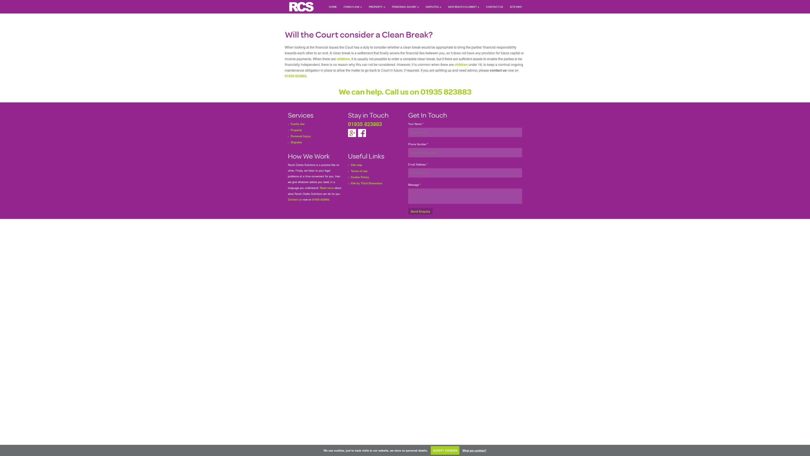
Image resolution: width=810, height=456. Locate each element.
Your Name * (416, 124)
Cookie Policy (360, 177)
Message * (414, 185)
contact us (498, 70)
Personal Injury (404, 6)
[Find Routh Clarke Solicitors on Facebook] (362, 132)
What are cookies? (474, 450)
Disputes (432, 6)
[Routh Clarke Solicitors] (302, 6)
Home (333, 6)
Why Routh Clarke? (462, 6)
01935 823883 (295, 75)
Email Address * (418, 164)
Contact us (295, 199)
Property (376, 6)
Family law (352, 6)
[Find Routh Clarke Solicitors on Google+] (352, 132)
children (343, 58)
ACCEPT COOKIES (445, 450)
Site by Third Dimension (366, 183)
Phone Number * (418, 144)
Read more (327, 188)
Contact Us (494, 6)
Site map (516, 6)
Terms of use (359, 171)
